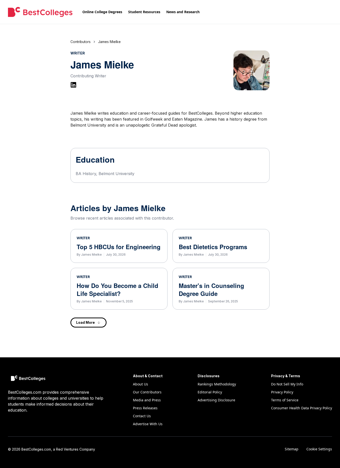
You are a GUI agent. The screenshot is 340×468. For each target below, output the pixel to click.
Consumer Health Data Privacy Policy (301, 408)
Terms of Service (284, 400)
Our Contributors (147, 392)
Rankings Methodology (217, 384)
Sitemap (291, 449)
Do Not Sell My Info (287, 384)
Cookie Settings (319, 449)
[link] (109, 42)
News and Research (183, 11)
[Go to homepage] (40, 12)
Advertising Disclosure (216, 400)
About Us (140, 384)
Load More (85, 322)
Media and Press (147, 400)
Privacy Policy (282, 392)
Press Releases (145, 408)
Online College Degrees (102, 11)
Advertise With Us (148, 423)
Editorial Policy (210, 392)
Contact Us (142, 416)
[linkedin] (73, 85)
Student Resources (144, 11)
